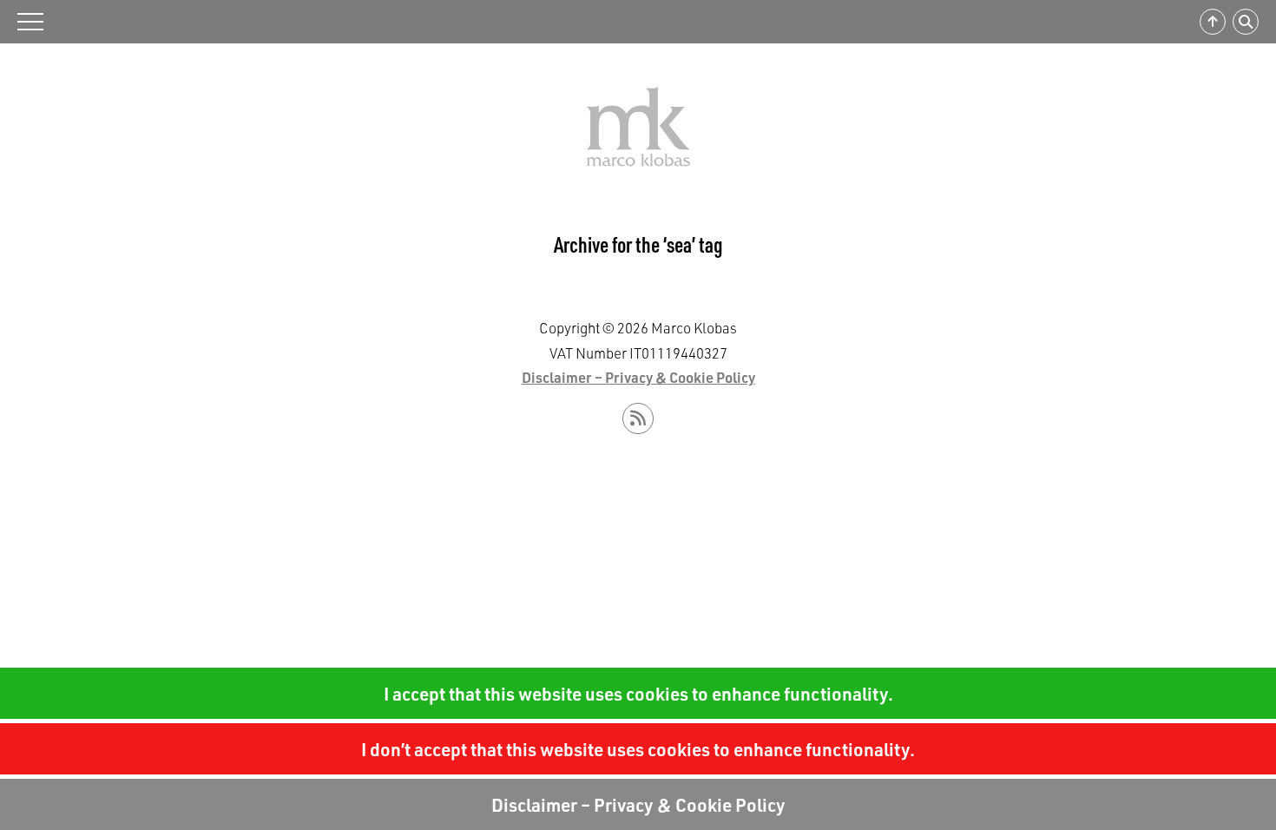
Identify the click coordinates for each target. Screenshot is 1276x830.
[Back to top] (1213, 22)
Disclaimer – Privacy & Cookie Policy (638, 804)
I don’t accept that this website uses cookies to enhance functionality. (638, 749)
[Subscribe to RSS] (638, 418)
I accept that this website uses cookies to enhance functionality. (638, 693)
